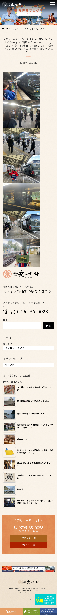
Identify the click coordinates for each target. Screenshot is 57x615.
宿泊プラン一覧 (28, 545)
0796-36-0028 (30, 528)
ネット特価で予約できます (27, 291)
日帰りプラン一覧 (28, 538)
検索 (5, 320)
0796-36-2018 (31, 593)
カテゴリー (9, 344)
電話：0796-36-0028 (25, 311)
